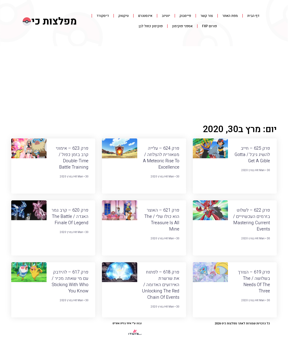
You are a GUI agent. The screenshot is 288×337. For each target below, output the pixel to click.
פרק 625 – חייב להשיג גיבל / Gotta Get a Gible (252, 154)
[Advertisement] (144, 79)
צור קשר (206, 15)
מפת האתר (230, 15)
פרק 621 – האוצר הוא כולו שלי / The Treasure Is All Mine (161, 219)
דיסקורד (103, 15)
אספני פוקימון (182, 26)
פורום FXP (209, 26)
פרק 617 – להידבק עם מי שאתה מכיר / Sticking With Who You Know (70, 281)
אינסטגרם (145, 15)
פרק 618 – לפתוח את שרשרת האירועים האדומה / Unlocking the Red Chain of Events (160, 285)
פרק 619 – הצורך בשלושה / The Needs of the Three (254, 281)
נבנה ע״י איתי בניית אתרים (127, 323)
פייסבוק (185, 15)
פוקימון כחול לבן (151, 26)
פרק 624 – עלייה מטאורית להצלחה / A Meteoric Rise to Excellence (161, 157)
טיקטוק (123, 15)
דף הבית (253, 15)
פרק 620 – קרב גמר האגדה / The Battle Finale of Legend (70, 216)
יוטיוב (166, 15)
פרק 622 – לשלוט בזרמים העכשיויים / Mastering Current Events (251, 219)
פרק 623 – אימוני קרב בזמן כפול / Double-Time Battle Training (72, 157)
